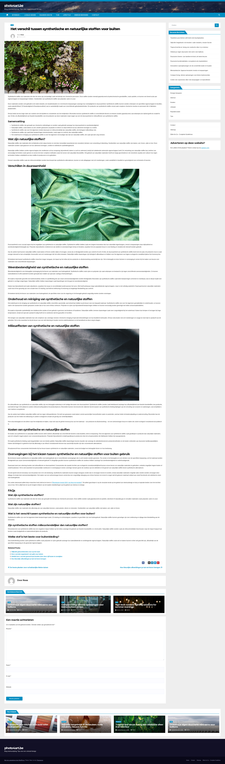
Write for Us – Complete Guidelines (212, 760)
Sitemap (173, 129)
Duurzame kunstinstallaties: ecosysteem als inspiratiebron (189, 61)
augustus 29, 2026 (15, 730)
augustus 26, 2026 (123, 730)
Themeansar (40, 760)
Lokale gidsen (30, 15)
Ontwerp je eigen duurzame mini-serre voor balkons (30, 605)
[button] (219, 15)
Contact (95, 15)
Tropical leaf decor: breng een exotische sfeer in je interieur (189, 47)
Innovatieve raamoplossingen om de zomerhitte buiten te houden (191, 66)
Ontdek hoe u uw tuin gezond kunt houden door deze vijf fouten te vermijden (36, 556)
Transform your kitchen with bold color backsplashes (187, 38)
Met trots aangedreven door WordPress (14, 760)
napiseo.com (205, 148)
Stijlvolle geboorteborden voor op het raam (25, 551)
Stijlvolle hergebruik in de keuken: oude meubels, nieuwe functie (191, 42)
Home (187, 760)
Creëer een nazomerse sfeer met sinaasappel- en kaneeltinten (190, 80)
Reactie (9, 628)
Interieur (16, 15)
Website (8, 687)
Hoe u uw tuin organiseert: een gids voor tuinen (27, 554)
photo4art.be (13, 5)
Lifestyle (67, 15)
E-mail (8, 676)
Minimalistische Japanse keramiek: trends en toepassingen (189, 70)
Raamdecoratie (46, 15)
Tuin (57, 15)
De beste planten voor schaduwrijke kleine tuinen (29, 567)
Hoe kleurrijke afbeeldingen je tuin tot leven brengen (28, 559)
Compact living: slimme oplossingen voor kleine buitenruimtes (82, 605)
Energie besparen (81, 15)
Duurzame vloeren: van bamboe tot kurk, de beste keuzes (188, 56)
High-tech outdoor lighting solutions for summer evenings (135, 605)
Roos (22, 35)
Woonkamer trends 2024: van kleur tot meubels (67, 482)
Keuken (172, 102)
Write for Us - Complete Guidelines (181, 134)
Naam (8, 665)
